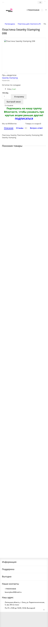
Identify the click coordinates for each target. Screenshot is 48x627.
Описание (8, 128)
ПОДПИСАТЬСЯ (24, 118)
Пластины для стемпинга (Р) (29, 24)
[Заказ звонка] (42, 619)
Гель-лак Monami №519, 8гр (14, 328)
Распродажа (10, 24)
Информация (9, 562)
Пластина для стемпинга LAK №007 (18, 229)
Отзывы (21, 128)
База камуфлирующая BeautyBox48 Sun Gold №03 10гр (22, 532)
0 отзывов (9, 105)
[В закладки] (6, 73)
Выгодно (6, 576)
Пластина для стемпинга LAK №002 (18, 430)
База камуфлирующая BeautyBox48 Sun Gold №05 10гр (22, 480)
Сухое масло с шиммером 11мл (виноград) (21, 279)
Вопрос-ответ (36, 128)
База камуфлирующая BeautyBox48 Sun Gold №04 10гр (22, 379)
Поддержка (8, 569)
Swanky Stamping (10, 78)
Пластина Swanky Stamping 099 (16, 180)
